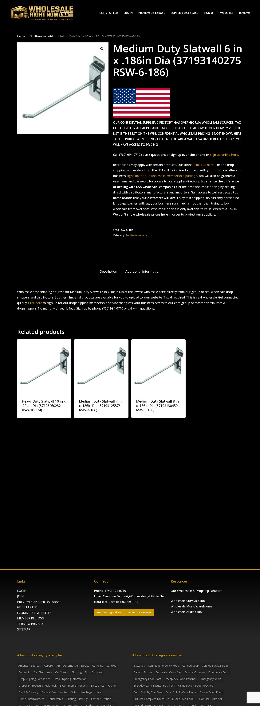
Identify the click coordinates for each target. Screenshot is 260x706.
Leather (95, 699)
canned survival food (215, 665)
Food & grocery (28, 692)
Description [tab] (108, 271)
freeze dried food (211, 692)
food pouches (204, 685)
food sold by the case (148, 692)
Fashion (112, 685)
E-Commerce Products (74, 685)
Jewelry (83, 699)
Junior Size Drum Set (209, 699)
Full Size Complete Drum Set (151, 699)
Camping (97, 665)
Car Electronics (43, 672)
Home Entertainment (31, 699)
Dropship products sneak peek (37, 685)
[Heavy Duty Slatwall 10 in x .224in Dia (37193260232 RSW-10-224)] (44, 366)
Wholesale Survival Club (188, 601)
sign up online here (224, 155)
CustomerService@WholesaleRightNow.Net (134, 596)
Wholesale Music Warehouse (191, 606)
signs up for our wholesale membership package (162, 176)
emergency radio (210, 679)
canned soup (190, 665)
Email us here (204, 165)
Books (85, 665)
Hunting (71, 699)
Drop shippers (93, 672)
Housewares (55, 699)
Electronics (97, 685)
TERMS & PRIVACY (30, 624)
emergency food (218, 672)
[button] (102, 48)
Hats (98, 692)
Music (107, 699)
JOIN (20, 596)
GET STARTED (27, 607)
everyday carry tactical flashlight (154, 685)
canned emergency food (163, 665)
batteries (139, 665)
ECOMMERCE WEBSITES (34, 613)
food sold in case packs (181, 692)
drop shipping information (70, 679)
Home (21, 36)
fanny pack (185, 685)
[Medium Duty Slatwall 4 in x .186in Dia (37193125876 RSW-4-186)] (101, 366)
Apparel (48, 665)
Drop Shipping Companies (34, 679)
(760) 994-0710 (115, 591)
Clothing (77, 672)
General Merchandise (54, 692)
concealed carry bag (168, 672)
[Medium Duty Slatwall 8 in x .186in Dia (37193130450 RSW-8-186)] (158, 366)
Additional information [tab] (142, 271)
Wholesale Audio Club (186, 612)
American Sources (29, 665)
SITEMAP (23, 629)
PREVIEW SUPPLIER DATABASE (39, 602)
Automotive (70, 665)
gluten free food (183, 699)
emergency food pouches (180, 679)
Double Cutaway (195, 672)
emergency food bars (147, 679)
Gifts (74, 692)
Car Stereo (61, 672)
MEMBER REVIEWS (30, 618)
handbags (86, 692)
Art (58, 665)
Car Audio (24, 672)
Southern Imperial (41, 36)
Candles (111, 665)
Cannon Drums (143, 672)
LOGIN (22, 591)
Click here (35, 303)
